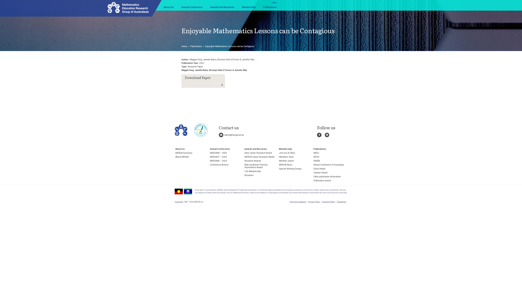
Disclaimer (341, 202)
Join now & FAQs (287, 153)
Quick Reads (319, 168)
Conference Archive (219, 164)
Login (274, 2)
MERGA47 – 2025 (218, 157)
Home (184, 46)
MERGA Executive (183, 153)
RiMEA (316, 161)
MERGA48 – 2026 (218, 153)
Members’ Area (286, 157)
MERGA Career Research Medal (259, 157)
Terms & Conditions (297, 202)
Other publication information (327, 176)
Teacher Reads (320, 172)
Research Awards (252, 161)
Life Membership (252, 171)
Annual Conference (192, 7)
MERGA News (285, 164)
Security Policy (328, 202)
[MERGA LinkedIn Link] (327, 135)
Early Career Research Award (258, 153)
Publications (270, 7)
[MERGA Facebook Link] (319, 135)
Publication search (322, 180)
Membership (249, 7)
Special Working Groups (290, 168)
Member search (286, 161)
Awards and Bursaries (222, 7)
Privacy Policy (314, 202)
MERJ (316, 153)
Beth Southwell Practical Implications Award (256, 166)
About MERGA (182, 157)
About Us (169, 7)
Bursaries (249, 175)
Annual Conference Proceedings (328, 164)
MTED (316, 157)
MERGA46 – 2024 (218, 161)
